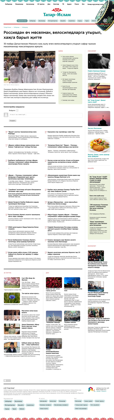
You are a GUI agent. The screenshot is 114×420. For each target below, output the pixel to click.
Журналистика (22, 21)
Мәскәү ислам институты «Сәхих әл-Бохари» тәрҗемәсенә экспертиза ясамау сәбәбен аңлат (63, 162)
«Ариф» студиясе (101, 391)
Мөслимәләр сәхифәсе (61, 405)
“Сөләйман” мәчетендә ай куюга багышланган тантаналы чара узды (24, 190)
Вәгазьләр (78, 401)
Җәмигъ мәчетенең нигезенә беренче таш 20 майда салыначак (64, 253)
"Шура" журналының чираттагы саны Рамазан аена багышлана (98, 223)
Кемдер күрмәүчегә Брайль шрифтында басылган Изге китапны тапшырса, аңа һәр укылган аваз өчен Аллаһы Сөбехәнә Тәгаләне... (64, 137)
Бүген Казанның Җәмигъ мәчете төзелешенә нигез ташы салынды (24, 215)
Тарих (87, 21)
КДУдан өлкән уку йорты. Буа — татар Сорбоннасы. (31, 344)
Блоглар (56, 4)
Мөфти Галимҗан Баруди (96, 71)
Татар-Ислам (7, 27)
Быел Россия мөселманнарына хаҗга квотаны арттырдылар (70, 87)
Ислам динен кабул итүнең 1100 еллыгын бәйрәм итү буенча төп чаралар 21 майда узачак (23, 254)
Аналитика (72, 21)
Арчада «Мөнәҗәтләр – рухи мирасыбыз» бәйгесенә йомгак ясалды (62, 203)
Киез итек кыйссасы (97, 196)
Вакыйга (63, 21)
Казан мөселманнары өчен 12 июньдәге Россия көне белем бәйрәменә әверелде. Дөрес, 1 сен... (98, 106)
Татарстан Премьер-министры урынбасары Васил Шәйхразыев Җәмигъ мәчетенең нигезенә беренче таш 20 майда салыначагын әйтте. (64, 258)
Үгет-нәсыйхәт (95, 405)
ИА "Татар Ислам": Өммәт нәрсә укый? (97, 101)
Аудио (69, 4)
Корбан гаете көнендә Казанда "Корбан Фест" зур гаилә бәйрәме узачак (64, 190)
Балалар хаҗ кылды (68, 100)
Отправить (12, 120)
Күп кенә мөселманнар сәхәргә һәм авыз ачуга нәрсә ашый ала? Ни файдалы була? (98, 160)
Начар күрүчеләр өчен (96, 4)
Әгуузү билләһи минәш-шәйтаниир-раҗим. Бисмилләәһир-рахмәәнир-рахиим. (72, 327)
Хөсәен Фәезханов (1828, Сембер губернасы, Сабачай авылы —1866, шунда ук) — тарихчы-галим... (98, 132)
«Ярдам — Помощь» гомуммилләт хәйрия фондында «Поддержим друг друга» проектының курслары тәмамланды (23, 177)
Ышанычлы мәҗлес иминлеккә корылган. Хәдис (98, 218)
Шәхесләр (53, 401)
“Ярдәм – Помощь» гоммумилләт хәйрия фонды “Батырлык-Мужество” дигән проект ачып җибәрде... (63, 151)
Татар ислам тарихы (81, 405)
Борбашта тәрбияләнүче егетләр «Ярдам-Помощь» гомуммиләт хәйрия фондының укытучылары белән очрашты (23, 162)
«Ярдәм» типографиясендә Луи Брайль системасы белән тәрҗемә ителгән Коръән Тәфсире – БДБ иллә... (24, 152)
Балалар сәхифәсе (45, 405)
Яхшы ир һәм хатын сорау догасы (53, 289)
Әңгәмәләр (30, 4)
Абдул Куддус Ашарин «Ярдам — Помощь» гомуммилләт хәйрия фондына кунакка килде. (64, 215)
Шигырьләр (43, 401)
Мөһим (94, 21)
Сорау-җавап (88, 401)
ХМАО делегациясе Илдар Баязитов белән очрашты (23, 228)
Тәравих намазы (70, 322)
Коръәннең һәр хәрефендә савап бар (61, 132)
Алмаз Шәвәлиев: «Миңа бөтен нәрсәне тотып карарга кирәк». (30, 326)
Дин (48, 4)
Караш (80, 21)
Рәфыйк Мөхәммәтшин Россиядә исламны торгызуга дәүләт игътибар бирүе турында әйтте (63, 229)
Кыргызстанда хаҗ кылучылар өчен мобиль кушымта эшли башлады (70, 94)
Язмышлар (62, 401)
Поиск (77, 4)
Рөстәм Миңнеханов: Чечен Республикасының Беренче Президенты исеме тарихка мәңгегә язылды (98, 264)
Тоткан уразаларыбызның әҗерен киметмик (52, 351)
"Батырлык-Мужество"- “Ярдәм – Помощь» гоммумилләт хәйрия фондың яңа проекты (63, 146)
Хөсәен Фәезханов (94, 128)
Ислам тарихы (99, 401)
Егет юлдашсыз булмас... (98, 214)
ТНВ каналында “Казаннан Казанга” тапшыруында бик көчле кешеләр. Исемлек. (99, 207)
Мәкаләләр (19, 4)
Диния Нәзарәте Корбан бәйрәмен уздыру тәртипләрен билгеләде (23, 203)
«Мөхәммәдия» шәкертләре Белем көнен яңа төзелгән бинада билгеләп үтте (64, 176)
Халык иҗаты (44, 408)
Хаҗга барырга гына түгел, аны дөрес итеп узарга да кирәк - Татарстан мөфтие (70, 66)
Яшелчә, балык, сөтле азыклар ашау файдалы (98, 155)
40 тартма (40, 4)
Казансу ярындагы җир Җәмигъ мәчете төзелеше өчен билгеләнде (62, 241)
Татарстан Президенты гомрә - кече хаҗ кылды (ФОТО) (70, 73)
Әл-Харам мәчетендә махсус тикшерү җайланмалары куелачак (70, 80)
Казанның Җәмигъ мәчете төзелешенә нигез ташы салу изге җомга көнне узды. (24, 219)
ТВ (63, 4)
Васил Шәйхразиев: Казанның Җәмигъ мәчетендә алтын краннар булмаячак (21, 241)
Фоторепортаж (52, 21)
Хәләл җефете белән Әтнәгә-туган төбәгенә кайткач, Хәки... (98, 198)
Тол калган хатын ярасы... (30, 293)
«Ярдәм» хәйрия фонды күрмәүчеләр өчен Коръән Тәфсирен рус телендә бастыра (23, 146)
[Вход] (17, 110)
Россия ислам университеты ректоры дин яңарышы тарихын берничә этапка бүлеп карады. (63, 233)
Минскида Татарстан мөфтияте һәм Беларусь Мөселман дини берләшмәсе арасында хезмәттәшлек (99, 321)
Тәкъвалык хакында (53, 322)
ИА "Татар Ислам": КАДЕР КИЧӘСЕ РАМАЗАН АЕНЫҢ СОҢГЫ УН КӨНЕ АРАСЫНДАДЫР (98, 179)
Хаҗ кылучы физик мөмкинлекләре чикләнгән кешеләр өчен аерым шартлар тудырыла (70, 59)
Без (83, 4)
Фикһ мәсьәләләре (81, 408)
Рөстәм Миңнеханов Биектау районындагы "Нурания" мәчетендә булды (98, 294)
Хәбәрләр (9, 4)
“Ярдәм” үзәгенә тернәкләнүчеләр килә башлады (22, 132)
